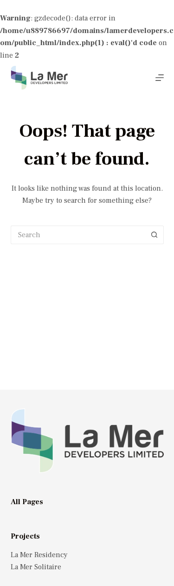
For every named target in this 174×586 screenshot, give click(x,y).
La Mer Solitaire (36, 567)
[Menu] (159, 77)
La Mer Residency (39, 554)
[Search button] (154, 235)
